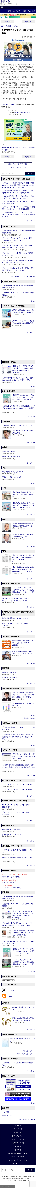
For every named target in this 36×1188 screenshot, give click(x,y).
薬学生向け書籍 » (29, 718)
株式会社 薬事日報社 (18, 1178)
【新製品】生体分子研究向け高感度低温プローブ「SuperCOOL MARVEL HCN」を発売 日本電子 (18, 408)
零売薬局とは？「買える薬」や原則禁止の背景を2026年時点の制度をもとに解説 (23, 756)
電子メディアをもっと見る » (26, 1054)
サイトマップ (18, 1129)
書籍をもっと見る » (29, 1051)
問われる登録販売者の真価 (11, 456)
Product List (18, 1132)
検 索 (30, 174)
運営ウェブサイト (18, 1139)
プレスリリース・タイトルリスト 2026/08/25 (17, 784)
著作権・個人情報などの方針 (18, 1153)
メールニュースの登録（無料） (18, 167)
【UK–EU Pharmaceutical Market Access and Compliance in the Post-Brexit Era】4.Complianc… (23, 569)
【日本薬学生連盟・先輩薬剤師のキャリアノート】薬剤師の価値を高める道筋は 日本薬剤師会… (23, 695)
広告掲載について (18, 1143)
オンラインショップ (9, 882)
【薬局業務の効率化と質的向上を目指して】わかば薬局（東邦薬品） (23, 494)
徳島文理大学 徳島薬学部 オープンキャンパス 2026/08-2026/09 (23, 643)
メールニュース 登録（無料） (12, 887)
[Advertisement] (18, 347)
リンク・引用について (18, 1156)
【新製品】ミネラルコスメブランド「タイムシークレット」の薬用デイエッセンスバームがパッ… (23, 397)
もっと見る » (31, 221)
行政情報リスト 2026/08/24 (11, 835)
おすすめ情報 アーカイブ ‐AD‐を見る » (23, 276)
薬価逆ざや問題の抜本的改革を (12, 477)
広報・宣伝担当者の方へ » (27, 1119)
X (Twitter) (12, 990)
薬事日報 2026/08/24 (9, 677)
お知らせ (18, 1146)
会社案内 (18, 1125)
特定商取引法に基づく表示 (18, 1160)
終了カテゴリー (18, 1163)
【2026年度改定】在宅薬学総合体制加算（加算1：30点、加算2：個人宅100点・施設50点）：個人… (18, 767)
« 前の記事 (7, 22)
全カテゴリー (17, 11)
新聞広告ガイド (7, 1115)
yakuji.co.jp (5, 1176)
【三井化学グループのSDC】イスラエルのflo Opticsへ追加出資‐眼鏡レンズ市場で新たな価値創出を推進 (18, 214)
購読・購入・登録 (29, 11)
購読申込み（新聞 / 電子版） (11, 877)
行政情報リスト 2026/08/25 (11, 829)
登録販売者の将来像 (9, 451)
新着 (9, 11)
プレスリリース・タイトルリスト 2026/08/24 (17, 789)
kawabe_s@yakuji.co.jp (22, 112)
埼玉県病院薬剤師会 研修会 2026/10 (15, 618)
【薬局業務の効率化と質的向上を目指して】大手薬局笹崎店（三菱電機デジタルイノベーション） (23, 505)
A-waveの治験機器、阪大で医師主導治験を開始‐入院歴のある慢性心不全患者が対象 (23, 933)
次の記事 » (29, 22)
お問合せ (18, 1150)
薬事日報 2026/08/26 (9, 672)
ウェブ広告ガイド (8, 1112)
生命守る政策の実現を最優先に (12, 472)
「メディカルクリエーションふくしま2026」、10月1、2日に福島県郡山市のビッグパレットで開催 (23, 590)
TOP (2, 26)
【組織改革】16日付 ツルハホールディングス (17, 425)
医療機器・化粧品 (11, 26)
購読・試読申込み (18, 1136)
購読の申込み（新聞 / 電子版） (18, 164)
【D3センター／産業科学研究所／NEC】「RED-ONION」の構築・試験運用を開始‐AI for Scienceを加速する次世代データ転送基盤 (18, 185)
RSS (10, 996)
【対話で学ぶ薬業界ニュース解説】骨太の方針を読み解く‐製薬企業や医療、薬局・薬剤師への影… (18, 737)
